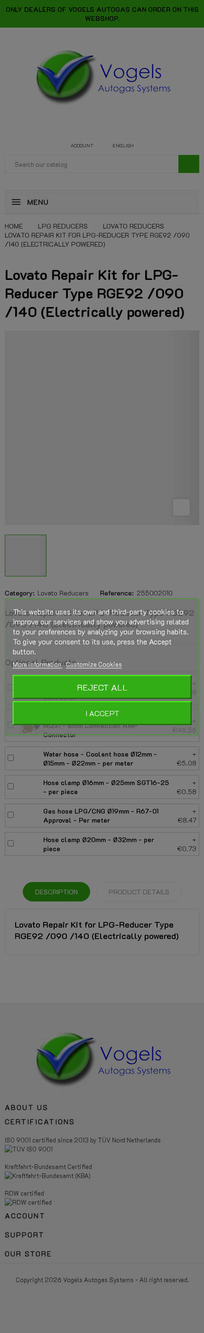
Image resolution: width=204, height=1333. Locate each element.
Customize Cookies (94, 664)
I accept (102, 713)
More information (38, 664)
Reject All (102, 686)
